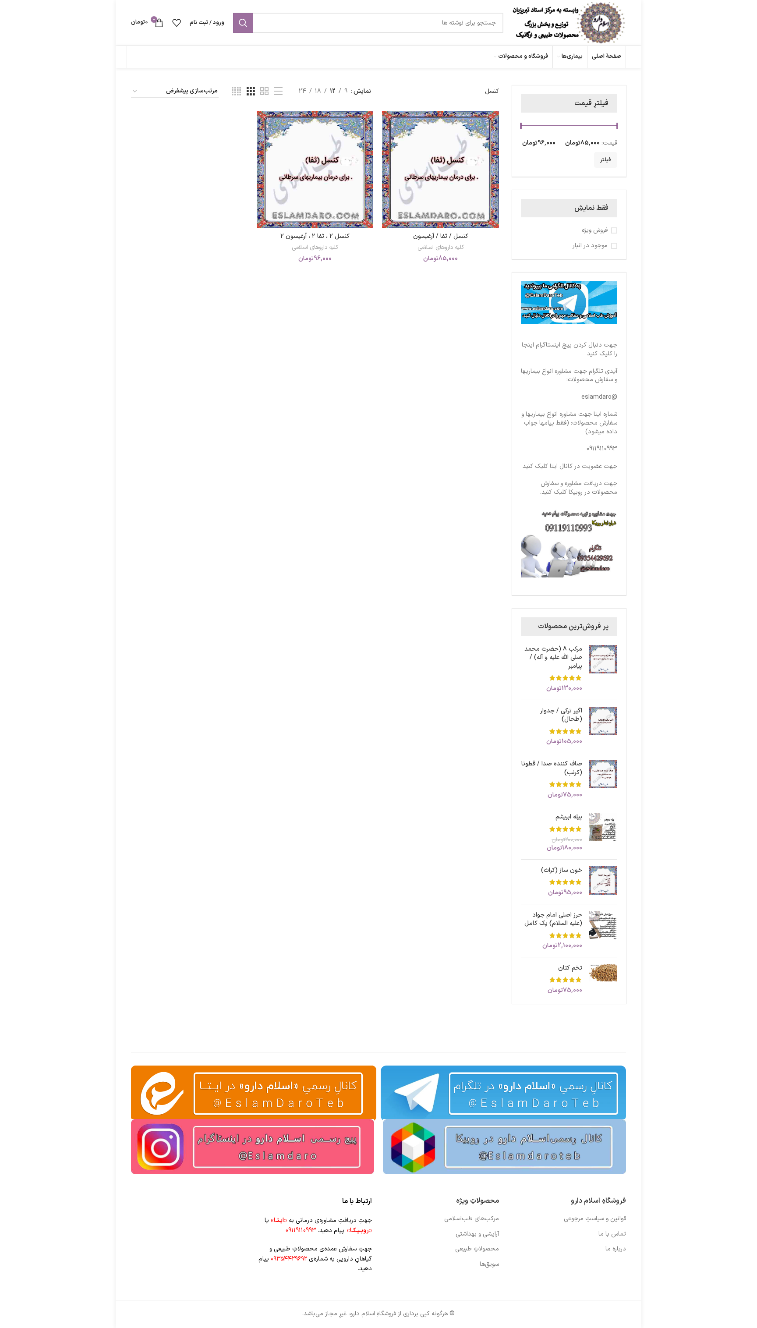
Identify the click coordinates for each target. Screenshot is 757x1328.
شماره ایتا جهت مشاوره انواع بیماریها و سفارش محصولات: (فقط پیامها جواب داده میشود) (569, 423)
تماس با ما (612, 1234)
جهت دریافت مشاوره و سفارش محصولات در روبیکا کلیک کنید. (578, 488)
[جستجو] (243, 23)
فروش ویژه (595, 230)
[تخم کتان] (603, 979)
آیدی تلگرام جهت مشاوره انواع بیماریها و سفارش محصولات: (569, 376)
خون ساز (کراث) (561, 870)
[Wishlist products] (176, 23)
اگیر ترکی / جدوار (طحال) (561, 715)
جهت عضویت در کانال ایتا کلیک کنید (570, 466)
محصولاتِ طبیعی (477, 1249)
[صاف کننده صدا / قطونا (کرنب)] (603, 779)
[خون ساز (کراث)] (603, 881)
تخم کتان (570, 968)
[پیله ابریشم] (603, 832)
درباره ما (615, 1249)
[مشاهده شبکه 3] (251, 92)
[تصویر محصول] (315, 169)
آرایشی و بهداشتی (477, 1234)
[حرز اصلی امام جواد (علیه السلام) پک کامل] (603, 930)
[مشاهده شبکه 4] (236, 92)
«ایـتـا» (279, 1220)
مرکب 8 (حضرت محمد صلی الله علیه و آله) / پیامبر (553, 658)
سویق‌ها (489, 1264)
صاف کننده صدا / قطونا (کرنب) (551, 768)
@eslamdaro (599, 397)
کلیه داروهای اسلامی (440, 248)
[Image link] (504, 1146)
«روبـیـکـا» (359, 1230)
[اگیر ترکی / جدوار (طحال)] (603, 726)
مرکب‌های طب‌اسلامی (471, 1219)
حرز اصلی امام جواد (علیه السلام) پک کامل (553, 919)
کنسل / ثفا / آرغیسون (440, 236)
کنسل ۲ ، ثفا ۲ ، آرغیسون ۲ (315, 236)
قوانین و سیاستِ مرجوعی (595, 1219)
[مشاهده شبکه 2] (264, 92)
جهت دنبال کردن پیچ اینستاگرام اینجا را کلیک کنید (569, 349)
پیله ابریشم (568, 817)
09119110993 (602, 448)
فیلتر (605, 160)
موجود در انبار (590, 245)
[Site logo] (569, 22)
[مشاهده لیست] (278, 92)
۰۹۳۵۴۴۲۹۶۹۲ (289, 1259)
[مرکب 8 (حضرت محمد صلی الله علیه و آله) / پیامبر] (603, 669)
